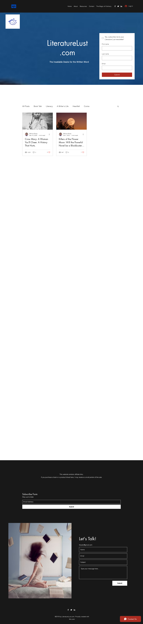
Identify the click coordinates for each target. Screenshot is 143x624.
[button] (118, 106)
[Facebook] (115, 6)
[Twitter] (118, 6)
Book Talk (38, 106)
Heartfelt (76, 106)
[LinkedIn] (121, 6)
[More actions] (50, 134)
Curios (86, 106)
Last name (105, 54)
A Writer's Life (62, 106)
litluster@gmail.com (85, 545)
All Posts (26, 106)
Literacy (49, 106)
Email (104, 64)
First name (105, 44)
